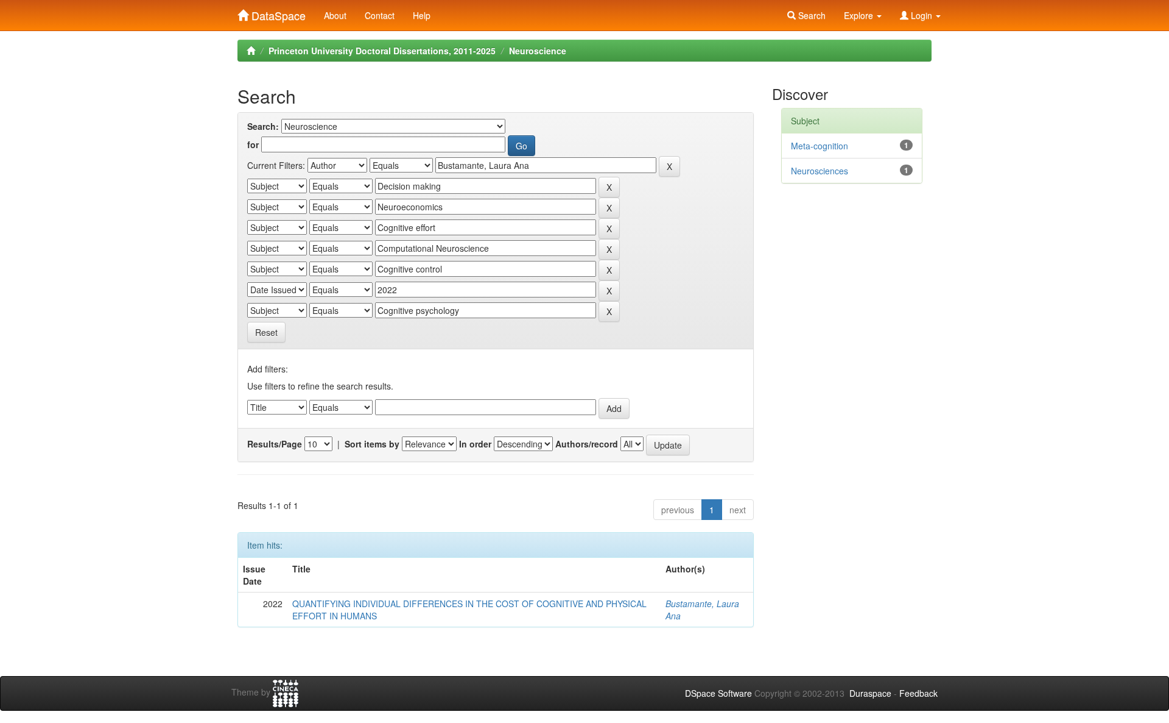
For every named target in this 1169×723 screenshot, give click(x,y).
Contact (380, 15)
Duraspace (870, 693)
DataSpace (277, 12)
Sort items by (372, 444)
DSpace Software (718, 693)
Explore (860, 15)
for (253, 144)
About (335, 15)
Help (421, 15)
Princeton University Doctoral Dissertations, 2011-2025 (382, 51)
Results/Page (274, 444)
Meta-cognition (819, 146)
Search (811, 15)
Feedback (918, 693)
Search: (263, 126)
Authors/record (586, 444)
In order (475, 444)
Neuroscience (537, 51)
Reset (266, 332)
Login (921, 15)
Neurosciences (819, 171)
